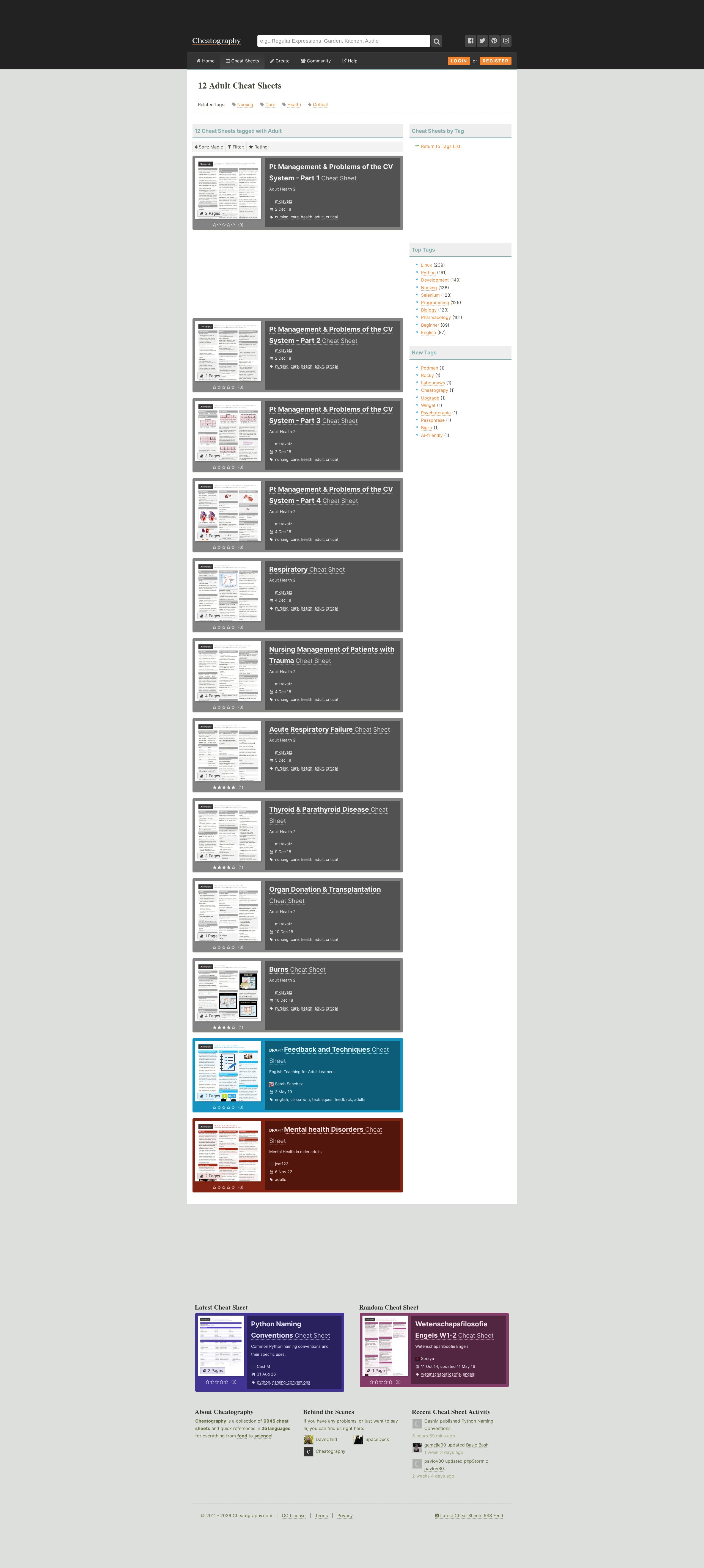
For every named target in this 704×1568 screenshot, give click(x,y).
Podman (429, 368)
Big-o (426, 427)
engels (469, 1374)
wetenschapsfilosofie (441, 1374)
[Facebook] (470, 41)
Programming (435, 302)
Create (282, 61)
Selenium (430, 295)
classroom (300, 1099)
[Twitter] (482, 41)
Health (294, 104)
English (428, 332)
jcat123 (281, 1163)
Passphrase (433, 420)
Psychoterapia (436, 412)
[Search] (436, 41)
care (295, 216)
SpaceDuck (377, 1439)
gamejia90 (435, 1445)
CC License (294, 1515)
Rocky (427, 375)
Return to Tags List (440, 146)
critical (332, 216)
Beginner (430, 325)
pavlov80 (434, 1461)
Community (318, 61)
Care (270, 104)
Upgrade (430, 398)
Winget (428, 405)
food (242, 1436)
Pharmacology (436, 317)
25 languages (276, 1428)
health (306, 216)
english (281, 1099)
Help (352, 61)
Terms (321, 1515)
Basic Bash (477, 1445)
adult (319, 216)
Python (428, 272)
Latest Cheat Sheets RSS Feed (471, 1515)
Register (496, 61)
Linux (426, 265)
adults (359, 1099)
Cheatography (210, 1421)
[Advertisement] (352, 14)
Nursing (245, 104)
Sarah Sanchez (289, 1083)
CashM (263, 1366)
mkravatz (283, 201)
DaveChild (326, 1439)
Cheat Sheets (244, 61)
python (263, 1382)
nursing (281, 216)
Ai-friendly (432, 435)
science (262, 1436)
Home (208, 61)
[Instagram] (506, 41)
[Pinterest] (494, 41)
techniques (322, 1099)
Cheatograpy (434, 390)
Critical (320, 104)
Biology (429, 310)
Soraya (427, 1358)
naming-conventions (291, 1382)
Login (459, 61)
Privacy (345, 1515)
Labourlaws (433, 382)
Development (435, 280)
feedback (343, 1099)
